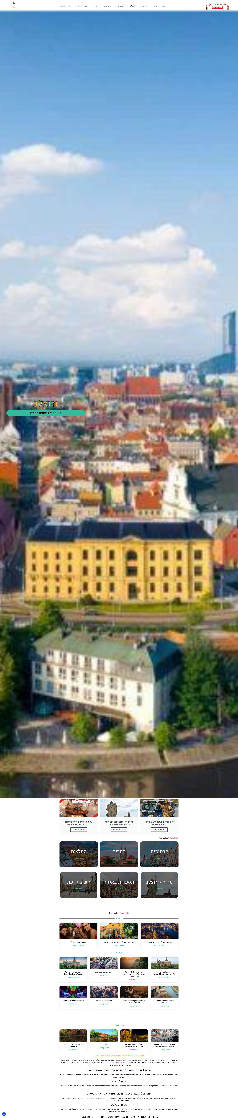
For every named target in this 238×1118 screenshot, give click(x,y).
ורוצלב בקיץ (103, 1044)
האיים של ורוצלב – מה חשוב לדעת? (159, 942)
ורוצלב (132, 6)
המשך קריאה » (159, 945)
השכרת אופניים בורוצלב (103, 972)
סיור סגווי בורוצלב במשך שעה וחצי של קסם (119, 942)
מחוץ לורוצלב (82, 6)
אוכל (95, 6)
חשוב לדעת (108, 6)
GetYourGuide (123, 913)
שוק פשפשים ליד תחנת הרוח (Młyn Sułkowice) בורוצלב (164, 1045)
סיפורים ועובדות (122, 1062)
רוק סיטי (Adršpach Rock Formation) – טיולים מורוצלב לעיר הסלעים (134, 974)
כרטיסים (144, 6)
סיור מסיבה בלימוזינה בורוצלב (73, 1000)
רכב (70, 6)
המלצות (121, 6)
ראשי (163, 6)
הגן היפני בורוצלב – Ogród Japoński (73, 1045)
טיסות (62, 6)
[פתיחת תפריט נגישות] (4, 1114)
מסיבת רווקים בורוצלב (104, 1000)
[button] (14, 3)
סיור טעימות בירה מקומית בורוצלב (164, 1001)
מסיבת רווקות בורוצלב (78, 942)
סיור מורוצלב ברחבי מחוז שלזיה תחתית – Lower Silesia (165, 973)
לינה (155, 6)
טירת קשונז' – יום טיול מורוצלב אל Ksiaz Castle (73, 973)
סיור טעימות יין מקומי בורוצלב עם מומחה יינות (134, 1001)
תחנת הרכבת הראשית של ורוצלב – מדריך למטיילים (134, 1045)
